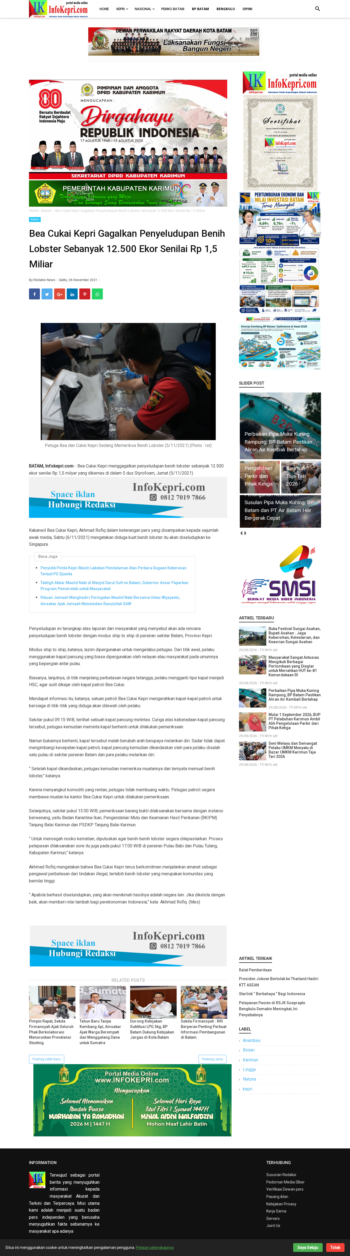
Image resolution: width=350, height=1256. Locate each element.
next (245, 533)
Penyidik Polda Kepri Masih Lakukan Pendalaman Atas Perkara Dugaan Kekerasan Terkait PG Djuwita (113, 571)
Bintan (249, 1050)
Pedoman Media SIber (285, 1182)
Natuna (249, 1079)
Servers (273, 1218)
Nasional (143, 9)
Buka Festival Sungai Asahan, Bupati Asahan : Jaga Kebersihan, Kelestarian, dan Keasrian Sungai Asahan (294, 635)
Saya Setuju (308, 1247)
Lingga (249, 1069)
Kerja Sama (276, 1211)
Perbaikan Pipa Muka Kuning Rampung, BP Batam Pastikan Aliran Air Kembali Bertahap (295, 694)
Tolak (335, 1247)
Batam (35, 219)
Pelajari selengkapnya (155, 1247)
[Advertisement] (280, 860)
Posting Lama (212, 1059)
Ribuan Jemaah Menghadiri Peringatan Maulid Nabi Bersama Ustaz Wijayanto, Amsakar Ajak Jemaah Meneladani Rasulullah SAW (110, 600)
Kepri (120, 9)
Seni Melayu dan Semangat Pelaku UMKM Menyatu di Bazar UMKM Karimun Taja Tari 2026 (293, 750)
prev (241, 533)
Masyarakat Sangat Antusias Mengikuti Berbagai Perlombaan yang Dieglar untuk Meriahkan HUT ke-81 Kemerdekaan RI (294, 666)
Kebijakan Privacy (281, 1204)
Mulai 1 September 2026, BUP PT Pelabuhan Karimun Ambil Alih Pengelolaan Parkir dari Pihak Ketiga (294, 721)
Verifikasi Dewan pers (285, 1189)
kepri (247, 1089)
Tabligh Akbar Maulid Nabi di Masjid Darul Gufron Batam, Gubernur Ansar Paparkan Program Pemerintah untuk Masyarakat (114, 586)
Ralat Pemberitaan (255, 970)
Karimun (250, 1059)
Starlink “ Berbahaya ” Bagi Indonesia (272, 994)
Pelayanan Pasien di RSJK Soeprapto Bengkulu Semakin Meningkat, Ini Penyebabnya (272, 1009)
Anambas (252, 1040)
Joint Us (273, 1225)
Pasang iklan (277, 1196)
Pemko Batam (172, 9)
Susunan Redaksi (281, 1175)
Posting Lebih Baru (47, 1059)
